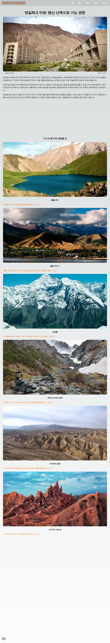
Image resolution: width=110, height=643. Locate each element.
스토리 (95, 3)
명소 (79, 3)
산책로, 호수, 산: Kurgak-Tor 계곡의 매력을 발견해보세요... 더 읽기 (28, 402)
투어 (87, 3)
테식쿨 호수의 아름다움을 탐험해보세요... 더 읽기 (22, 204)
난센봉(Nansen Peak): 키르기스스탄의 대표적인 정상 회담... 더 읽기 (29, 336)
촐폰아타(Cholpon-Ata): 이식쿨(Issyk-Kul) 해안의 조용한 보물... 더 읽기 (30, 270)
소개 (104, 3)
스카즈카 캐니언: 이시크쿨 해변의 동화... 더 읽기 (21, 534)
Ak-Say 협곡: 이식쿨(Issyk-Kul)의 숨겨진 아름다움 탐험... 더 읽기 (27, 468)
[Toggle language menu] (4, 639)
